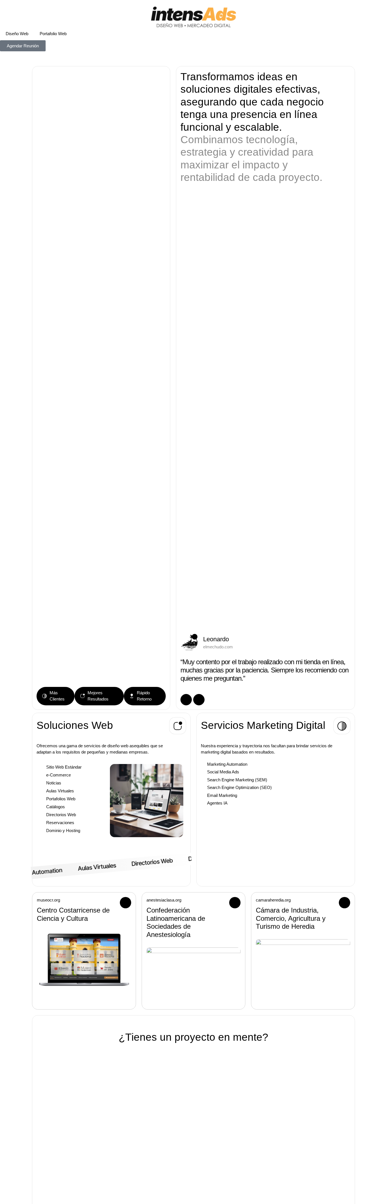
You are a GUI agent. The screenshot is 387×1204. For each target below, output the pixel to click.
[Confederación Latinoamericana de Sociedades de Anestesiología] (193, 951)
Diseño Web (17, 33)
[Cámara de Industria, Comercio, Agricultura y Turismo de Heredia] (303, 947)
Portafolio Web (53, 33)
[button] (177, 725)
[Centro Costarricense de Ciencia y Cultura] (84, 943)
